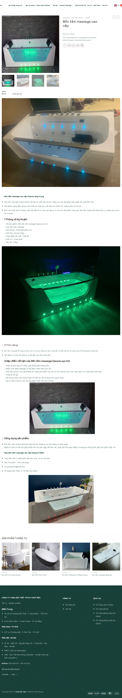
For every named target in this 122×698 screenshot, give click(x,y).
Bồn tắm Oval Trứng (39, 575)
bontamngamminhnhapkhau (87, 37)
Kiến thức (96, 5)
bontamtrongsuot (68, 40)
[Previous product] (118, 17)
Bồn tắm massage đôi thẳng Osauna (75, 575)
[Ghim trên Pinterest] (78, 45)
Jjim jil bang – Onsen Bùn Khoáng (37, 5)
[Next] (55, 44)
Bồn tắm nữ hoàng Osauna (11, 575)
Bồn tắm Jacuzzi (77, 17)
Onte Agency (39, 691)
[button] (5, 70)
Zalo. (14, 674)
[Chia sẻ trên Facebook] (65, 45)
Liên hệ (104, 5)
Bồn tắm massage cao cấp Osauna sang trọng (24, 196)
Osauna (87, 17)
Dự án (89, 5)
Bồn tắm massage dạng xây (102, 575)
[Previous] (6, 44)
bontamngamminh (72, 37)
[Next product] (114, 17)
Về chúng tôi (70, 604)
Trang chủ (66, 17)
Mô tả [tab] (4, 94)
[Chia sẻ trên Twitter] (69, 45)
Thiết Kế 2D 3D (80, 5)
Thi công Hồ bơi (102, 608)
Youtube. (5, 674)
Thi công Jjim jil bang (104, 604)
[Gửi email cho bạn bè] (74, 45)
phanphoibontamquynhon (83, 40)
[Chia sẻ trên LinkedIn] (82, 45)
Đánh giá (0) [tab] (17, 94)
